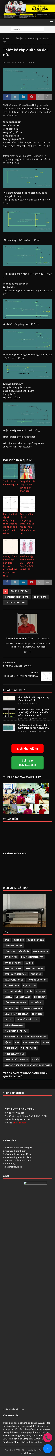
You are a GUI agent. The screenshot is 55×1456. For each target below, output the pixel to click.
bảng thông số (36, 940)
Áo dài (35, 1059)
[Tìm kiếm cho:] (27, 29)
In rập (29, 991)
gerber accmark (13, 968)
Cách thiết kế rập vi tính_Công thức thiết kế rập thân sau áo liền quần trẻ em (10, 524)
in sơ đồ (40, 991)
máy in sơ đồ (11, 1008)
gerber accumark (35, 968)
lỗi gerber (39, 997)
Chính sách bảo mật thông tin (18, 1147)
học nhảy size (12, 985)
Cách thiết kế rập (20, 591)
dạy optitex (11, 957)
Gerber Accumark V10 (15, 974)
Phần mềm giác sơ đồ (27, 1019)
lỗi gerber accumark (15, 1002)
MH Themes (29, 1453)
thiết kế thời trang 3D (16, 1059)
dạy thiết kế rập (13, 963)
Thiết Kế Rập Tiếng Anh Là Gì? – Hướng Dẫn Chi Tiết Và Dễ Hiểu (27, 563)
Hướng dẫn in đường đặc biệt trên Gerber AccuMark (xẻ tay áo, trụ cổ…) (10, 566)
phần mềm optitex (14, 1025)
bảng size (19, 940)
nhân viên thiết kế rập (16, 1014)
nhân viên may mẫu (32, 1008)
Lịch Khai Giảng (27, 748)
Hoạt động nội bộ (14, 980)
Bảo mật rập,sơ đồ (13, 1166)
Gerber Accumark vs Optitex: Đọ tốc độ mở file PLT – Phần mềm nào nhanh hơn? (34, 712)
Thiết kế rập (40, 597)
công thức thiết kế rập (17, 951)
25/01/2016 (11, 62)
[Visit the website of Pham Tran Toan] (25, 652)
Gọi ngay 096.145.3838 (27, 763)
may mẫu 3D (36, 1002)
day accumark (40, 951)
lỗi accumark (23, 997)
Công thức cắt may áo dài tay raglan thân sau (27, 486)
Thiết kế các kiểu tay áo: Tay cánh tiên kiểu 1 (33, 699)
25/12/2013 (24, 731)
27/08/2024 (24, 719)
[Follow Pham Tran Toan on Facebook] (29, 652)
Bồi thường (10, 1163)
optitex (9, 1019)
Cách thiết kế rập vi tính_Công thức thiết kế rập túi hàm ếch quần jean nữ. (27, 524)
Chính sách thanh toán (15, 1150)
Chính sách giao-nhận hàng (18, 1157)
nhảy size (37, 1014)
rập (17, 1042)
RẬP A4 (8, 1042)
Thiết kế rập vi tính (15, 602)
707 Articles (43, 638)
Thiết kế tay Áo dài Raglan (10, 483)
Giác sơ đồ (36, 974)
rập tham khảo (31, 1042)
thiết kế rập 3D (29, 1048)
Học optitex (29, 985)
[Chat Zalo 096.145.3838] (47, 1448)
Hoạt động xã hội (37, 980)
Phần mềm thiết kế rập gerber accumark (25, 1036)
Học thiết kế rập (13, 991)
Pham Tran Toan (27, 62)
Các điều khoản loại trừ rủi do (18, 1160)
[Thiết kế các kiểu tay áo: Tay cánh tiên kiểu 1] (9, 698)
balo (7, 940)
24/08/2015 (24, 703)
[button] (50, 22)
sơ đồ (46, 1042)
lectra (8, 997)
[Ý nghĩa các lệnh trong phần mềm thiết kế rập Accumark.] (9, 727)
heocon (35, 703)
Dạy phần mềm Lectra (32, 957)
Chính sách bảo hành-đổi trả (18, 1154)
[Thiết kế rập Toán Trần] (27, 17)
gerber (29, 963)
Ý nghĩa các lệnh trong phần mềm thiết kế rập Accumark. (33, 726)
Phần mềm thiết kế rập (16, 597)
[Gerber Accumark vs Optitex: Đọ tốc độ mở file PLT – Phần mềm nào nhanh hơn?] (9, 712)
